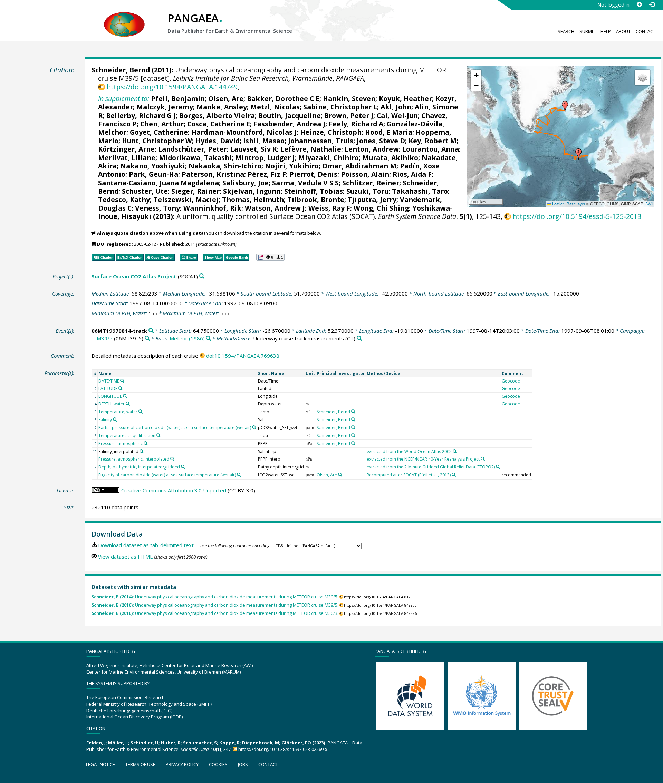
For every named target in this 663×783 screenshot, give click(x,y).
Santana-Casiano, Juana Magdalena (158, 182)
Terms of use (140, 764)
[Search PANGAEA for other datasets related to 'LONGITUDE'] (125, 396)
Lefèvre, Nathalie (310, 149)
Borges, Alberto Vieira (217, 115)
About (623, 31)
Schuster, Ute (145, 191)
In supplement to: (123, 98)
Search (566, 31)
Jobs (243, 764)
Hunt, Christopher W (157, 140)
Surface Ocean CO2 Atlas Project (134, 276)
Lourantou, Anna (430, 149)
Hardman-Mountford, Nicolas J (244, 132)
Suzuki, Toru (367, 191)
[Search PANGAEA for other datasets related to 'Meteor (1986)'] (208, 338)
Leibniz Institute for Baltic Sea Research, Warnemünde (253, 78)
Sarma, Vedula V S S (305, 182)
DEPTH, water (111, 404)
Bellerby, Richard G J (141, 115)
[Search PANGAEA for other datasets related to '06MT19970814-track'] (151, 331)
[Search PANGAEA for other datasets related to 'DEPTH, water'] (128, 404)
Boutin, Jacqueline (289, 115)
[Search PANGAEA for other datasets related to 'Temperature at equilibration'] (158, 435)
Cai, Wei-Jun (397, 115)
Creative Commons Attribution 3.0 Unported (173, 490)
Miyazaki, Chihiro (328, 157)
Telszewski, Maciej (186, 199)
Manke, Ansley (221, 107)
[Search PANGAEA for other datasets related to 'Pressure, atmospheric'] (146, 443)
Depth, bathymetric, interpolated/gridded (139, 467)
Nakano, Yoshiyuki (152, 166)
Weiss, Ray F (329, 208)
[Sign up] (639, 4)
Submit (587, 31)
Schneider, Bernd (121, 70)
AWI (649, 203)
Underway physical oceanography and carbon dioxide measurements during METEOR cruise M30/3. (215, 613)
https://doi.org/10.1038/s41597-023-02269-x (282, 749)
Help (605, 31)
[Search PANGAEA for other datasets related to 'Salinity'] (115, 419)
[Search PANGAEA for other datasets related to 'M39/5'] (147, 338)
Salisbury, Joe (245, 182)
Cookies (218, 764)
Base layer (576, 203)
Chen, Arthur (162, 123)
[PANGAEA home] (124, 17)
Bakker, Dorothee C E (283, 98)
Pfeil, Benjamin (178, 98)
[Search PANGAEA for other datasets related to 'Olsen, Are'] (340, 475)
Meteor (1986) (187, 338)
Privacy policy (182, 764)
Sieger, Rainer (195, 191)
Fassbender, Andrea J (289, 123)
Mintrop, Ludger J (265, 157)
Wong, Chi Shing (381, 208)
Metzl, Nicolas (275, 107)
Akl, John (396, 107)
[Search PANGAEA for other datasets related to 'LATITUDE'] (120, 388)
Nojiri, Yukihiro (292, 166)
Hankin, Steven (349, 98)
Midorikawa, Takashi (195, 157)
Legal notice (100, 764)
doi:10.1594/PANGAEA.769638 (242, 355)
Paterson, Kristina (213, 174)
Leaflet (557, 203)
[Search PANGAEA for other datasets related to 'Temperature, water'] (140, 411)
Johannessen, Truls (320, 140)
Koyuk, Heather (405, 98)
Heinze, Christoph (331, 132)
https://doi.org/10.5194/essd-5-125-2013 (577, 216)
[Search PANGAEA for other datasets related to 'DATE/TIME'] (122, 381)
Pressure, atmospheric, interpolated (133, 459)
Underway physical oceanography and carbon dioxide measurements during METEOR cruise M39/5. (215, 597)
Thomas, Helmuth (253, 199)
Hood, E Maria (388, 132)
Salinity (105, 420)
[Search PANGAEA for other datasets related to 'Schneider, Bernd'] (353, 411)
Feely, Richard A (356, 123)
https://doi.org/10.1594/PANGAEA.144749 (172, 86)
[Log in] (651, 4)
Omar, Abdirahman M (359, 166)
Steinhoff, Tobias (313, 191)
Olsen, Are (225, 98)
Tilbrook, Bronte (315, 199)
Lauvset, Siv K (253, 149)
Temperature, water (117, 412)
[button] (564, 106)
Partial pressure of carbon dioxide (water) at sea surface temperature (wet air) (174, 428)
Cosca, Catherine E (218, 123)
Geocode (511, 381)
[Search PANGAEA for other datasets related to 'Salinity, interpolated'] (142, 451)
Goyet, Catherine (159, 132)
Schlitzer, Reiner (370, 182)
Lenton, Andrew (372, 149)
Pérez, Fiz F (267, 174)
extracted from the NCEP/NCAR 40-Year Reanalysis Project (423, 459)
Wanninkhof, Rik (212, 208)
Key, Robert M (433, 140)
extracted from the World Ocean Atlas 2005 (409, 451)
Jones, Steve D (381, 140)
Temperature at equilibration (126, 435)
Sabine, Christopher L (340, 107)
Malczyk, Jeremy (164, 107)
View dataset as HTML (125, 556)
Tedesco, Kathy (124, 199)
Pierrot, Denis (313, 174)
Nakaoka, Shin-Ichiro (225, 166)
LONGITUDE (110, 396)
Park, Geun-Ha (153, 174)
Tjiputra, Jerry (372, 199)
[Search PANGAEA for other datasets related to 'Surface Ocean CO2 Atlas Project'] (201, 276)
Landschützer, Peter (192, 149)
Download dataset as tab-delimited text (146, 545)
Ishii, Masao (264, 140)
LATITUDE (107, 389)
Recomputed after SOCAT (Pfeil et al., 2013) (409, 475)
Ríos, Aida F (412, 174)
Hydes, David (217, 140)
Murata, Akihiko (390, 157)
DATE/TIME (108, 381)
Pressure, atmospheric (120, 443)
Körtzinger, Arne (126, 149)
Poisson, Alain (365, 174)
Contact (645, 31)
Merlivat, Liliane (126, 157)
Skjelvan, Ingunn (252, 191)
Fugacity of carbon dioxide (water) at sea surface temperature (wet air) (167, 475)
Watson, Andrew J (275, 208)
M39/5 (105, 338)
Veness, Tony (157, 208)
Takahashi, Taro (420, 191)
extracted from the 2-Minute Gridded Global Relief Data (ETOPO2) (431, 467)
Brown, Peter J (348, 115)
